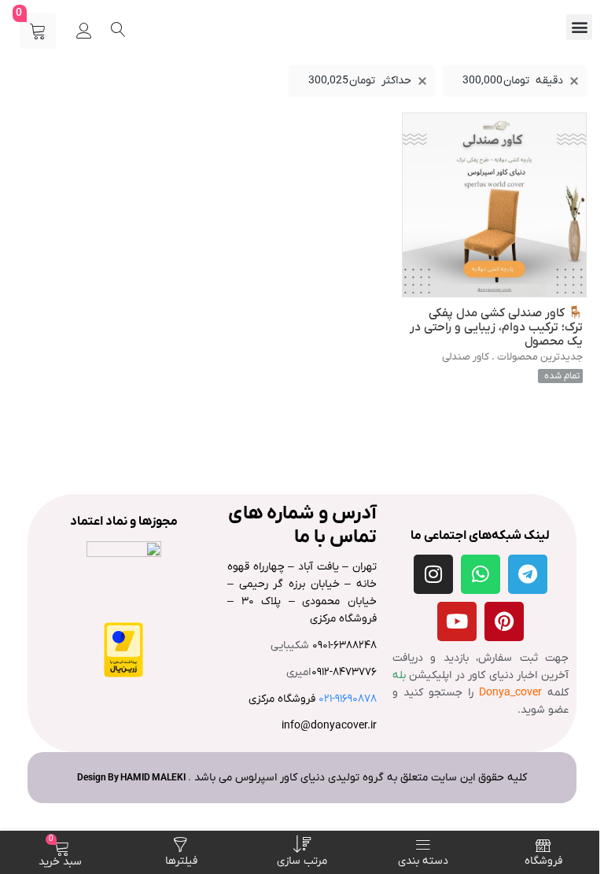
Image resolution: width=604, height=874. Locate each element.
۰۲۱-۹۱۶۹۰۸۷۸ (348, 698)
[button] (579, 27)
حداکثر (359, 80)
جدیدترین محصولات (540, 356)
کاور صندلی (465, 356)
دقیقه (512, 80)
